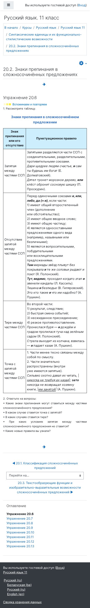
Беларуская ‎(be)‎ (19, 585)
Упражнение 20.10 (20, 532)
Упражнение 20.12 (20, 541)
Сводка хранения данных (22, 602)
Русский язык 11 (73, 28)
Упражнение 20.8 (19, 523)
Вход (82, 5)
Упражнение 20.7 (19, 518)
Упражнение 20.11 (20, 537)
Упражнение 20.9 (19, 528)
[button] (83, 63)
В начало (11, 28)
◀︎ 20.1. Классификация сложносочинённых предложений (45, 465)
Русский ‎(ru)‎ (13, 580)
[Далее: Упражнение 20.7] (45, 84)
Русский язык (46, 28)
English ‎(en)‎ (15, 594)
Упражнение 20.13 (20, 546)
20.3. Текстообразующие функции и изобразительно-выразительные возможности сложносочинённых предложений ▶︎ (45, 487)
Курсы (27, 28)
